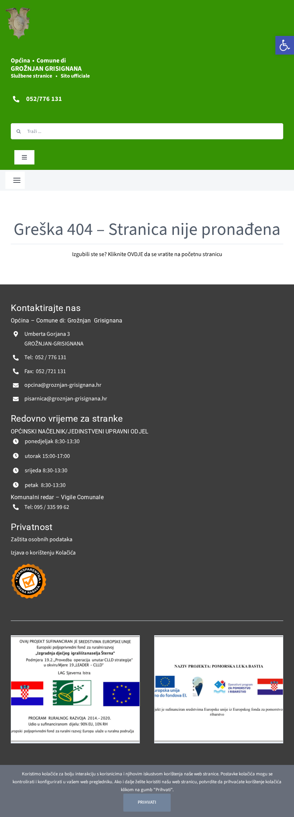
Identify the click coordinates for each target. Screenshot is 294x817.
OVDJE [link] (135, 254)
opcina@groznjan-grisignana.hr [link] (62, 385)
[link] (284, 45)
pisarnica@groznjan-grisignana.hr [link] (65, 399)
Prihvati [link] (147, 802)
